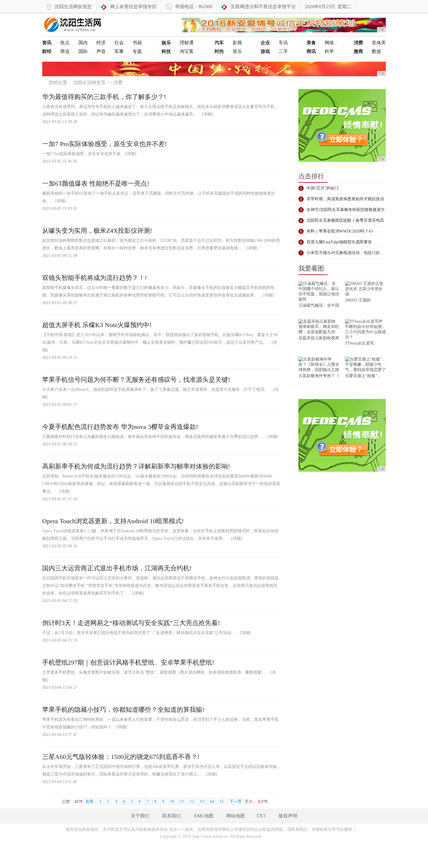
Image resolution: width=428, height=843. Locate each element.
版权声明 (288, 815)
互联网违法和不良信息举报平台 (263, 6)
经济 (101, 42)
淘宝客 (187, 51)
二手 (283, 51)
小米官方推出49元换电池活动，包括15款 (343, 253)
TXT (261, 815)
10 (172, 801)
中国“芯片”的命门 (323, 188)
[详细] (207, 114)
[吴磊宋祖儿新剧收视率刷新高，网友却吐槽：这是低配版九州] (318, 327)
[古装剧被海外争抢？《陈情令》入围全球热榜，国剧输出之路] (318, 365)
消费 (118, 82)
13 (202, 801)
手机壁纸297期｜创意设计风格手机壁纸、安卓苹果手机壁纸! (128, 662)
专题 (137, 51)
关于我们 (140, 815)
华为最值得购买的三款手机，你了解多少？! (104, 96)
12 (192, 801)
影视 (237, 42)
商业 (65, 51)
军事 (119, 51)
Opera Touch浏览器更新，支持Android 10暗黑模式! (113, 521)
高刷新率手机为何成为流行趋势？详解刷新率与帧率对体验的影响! (136, 466)
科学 (329, 51)
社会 (119, 42)
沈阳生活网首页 (89, 82)
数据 (376, 51)
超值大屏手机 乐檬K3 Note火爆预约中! (96, 325)
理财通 (187, 42)
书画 (137, 42)
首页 (89, 801)
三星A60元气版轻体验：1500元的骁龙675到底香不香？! (120, 756)
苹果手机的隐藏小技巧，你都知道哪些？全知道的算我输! (123, 709)
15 (222, 801)
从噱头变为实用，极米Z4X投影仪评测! (97, 230)
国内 (83, 42)
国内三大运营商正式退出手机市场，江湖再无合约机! (117, 568)
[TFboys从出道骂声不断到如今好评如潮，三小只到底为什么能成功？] (365, 330)
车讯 (283, 42)
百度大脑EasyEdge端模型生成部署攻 (339, 242)
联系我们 (171, 815)
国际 (83, 51)
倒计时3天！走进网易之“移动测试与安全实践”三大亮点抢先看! (131, 623)
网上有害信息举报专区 (133, 6)
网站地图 (235, 815)
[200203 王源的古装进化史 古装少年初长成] (365, 289)
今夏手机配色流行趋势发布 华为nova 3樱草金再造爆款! (120, 426)
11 (182, 801)
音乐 (237, 51)
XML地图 (203, 815)
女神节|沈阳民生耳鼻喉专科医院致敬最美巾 (346, 209)
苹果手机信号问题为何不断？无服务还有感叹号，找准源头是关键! (136, 379)
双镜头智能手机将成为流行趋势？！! (94, 277)
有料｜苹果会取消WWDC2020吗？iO (340, 231)
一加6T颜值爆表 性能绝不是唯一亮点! (95, 183)
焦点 (65, 42)
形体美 (379, 42)
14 (212, 801)
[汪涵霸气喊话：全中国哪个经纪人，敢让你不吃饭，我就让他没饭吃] (318, 292)
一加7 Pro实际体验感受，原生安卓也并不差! (104, 144)
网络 (329, 42)
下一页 (235, 801)
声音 (101, 51)
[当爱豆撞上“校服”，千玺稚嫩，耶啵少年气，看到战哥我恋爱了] (365, 365)
